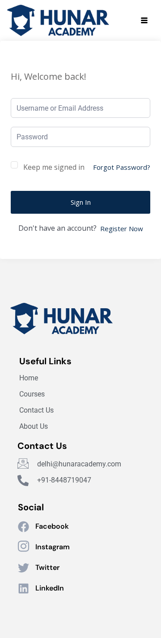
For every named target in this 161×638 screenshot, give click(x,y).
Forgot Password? (121, 167)
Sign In (81, 202)
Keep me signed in (54, 167)
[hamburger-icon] (144, 20)
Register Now (121, 228)
